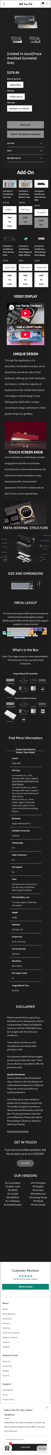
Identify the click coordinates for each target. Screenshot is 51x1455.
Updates (6, 1346)
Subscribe (25, 1447)
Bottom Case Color (14, 79)
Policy (5, 1394)
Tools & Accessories (11, 1332)
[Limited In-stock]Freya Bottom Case (24, 194)
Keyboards (7, 1318)
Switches (6, 1328)
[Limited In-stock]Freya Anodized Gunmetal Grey (24, 58)
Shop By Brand (9, 1313)
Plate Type (11, 102)
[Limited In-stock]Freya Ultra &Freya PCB (40, 195)
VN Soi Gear (38, 1190)
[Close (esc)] (47, 1407)
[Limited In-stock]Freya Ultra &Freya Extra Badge (40, 250)
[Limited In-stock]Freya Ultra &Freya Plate (8, 250)
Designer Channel (10, 1337)
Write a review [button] (25, 1286)
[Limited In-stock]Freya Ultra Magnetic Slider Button (25, 250)
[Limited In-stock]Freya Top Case (8, 194)
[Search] (47, 3)
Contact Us (7, 1366)
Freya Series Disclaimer (18, 1131)
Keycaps (6, 1323)
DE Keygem (38, 1186)
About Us (6, 1361)
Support (6, 1342)
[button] (24, 446)
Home (5, 1309)
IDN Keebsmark (38, 1193)
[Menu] (4, 3)
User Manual (8, 1389)
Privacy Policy (8, 1399)
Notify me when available (26, 134)
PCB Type (10, 91)
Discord (6, 1375)
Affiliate (6, 1370)
